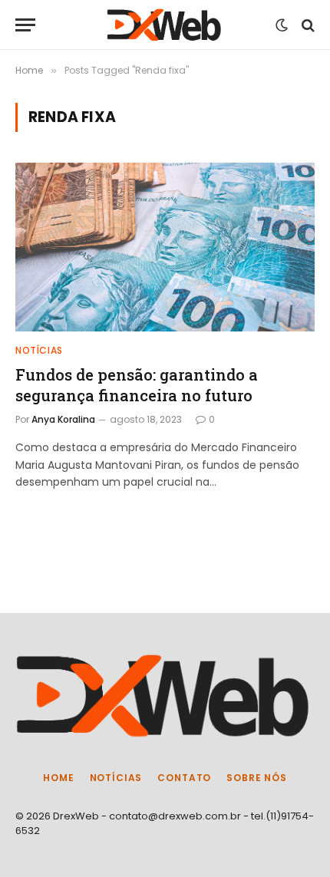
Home (58, 777)
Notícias (116, 777)
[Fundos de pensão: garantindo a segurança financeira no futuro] (165, 247)
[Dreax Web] (165, 25)
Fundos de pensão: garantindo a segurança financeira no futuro (136, 384)
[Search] (307, 25)
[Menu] (25, 25)
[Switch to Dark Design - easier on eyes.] (282, 25)
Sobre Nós (256, 777)
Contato (184, 777)
